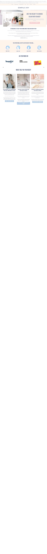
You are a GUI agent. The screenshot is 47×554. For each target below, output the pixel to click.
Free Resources (21, 4)
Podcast (31, 4)
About (12, 4)
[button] (3, 67)
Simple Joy (23, 8)
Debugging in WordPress (42, 2)
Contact (34, 4)
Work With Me (16, 4)
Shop (25, 4)
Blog (27, 4)
